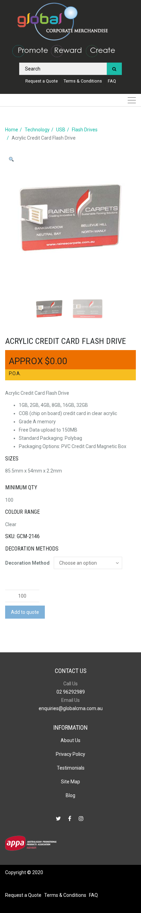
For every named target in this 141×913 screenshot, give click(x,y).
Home (11, 129)
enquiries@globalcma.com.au (71, 708)
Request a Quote (41, 81)
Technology (37, 129)
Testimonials (71, 768)
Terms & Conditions (83, 81)
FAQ (112, 81)
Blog (70, 795)
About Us (70, 740)
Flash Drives (85, 129)
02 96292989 (70, 692)
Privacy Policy (70, 754)
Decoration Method (27, 563)
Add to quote (25, 612)
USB (60, 129)
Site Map (70, 781)
